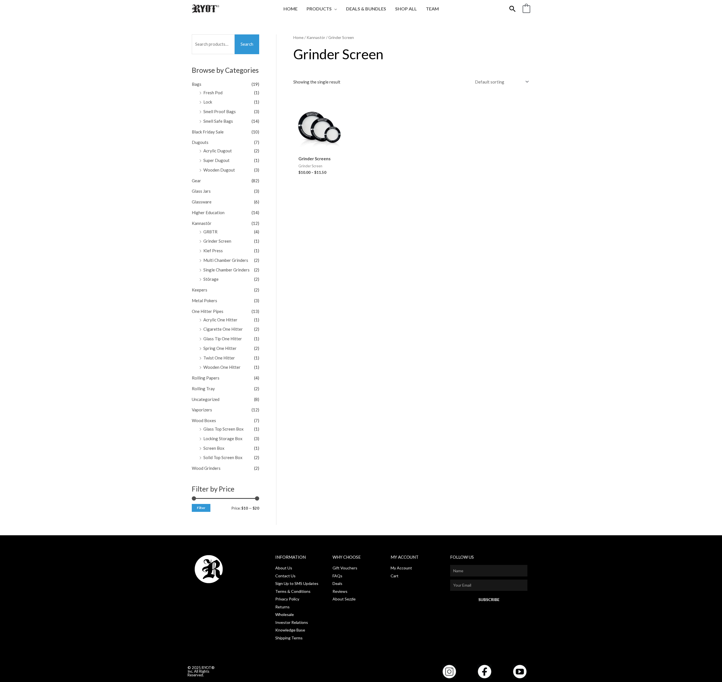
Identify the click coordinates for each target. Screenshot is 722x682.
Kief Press (213, 250)
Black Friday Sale (208, 131)
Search (247, 44)
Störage (211, 279)
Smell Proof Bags (219, 111)
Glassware (202, 201)
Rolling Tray (203, 388)
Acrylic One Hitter (220, 319)
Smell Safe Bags (218, 121)
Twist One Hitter (219, 357)
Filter (201, 508)
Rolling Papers (205, 377)
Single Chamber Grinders (226, 269)
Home (298, 37)
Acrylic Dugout (217, 150)
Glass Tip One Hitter (222, 338)
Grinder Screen (217, 241)
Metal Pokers (204, 300)
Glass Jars (201, 191)
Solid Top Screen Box (223, 457)
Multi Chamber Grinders (225, 260)
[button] (334, 8)
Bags (196, 84)
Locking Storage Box (223, 438)
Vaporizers (202, 409)
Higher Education (208, 212)
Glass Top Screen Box (223, 428)
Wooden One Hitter (222, 367)
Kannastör (202, 223)
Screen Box (213, 448)
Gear (196, 180)
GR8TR (210, 231)
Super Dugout (216, 160)
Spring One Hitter (220, 348)
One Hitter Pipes (207, 311)
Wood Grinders (206, 468)
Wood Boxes (204, 420)
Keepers (199, 289)
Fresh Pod (213, 92)
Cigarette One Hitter (223, 329)
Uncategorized (205, 399)
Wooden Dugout (219, 169)
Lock (207, 101)
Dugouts (200, 142)
